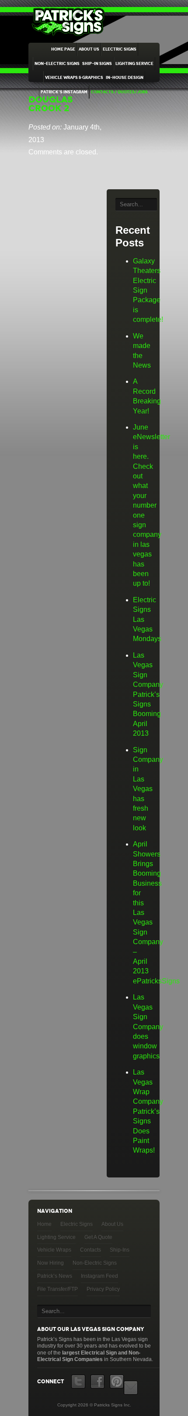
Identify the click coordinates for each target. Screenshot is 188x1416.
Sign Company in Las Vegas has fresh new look (148, 789)
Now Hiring (50, 1263)
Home (44, 1224)
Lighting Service (134, 63)
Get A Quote (98, 1237)
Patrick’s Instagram (64, 92)
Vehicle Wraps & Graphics (74, 77)
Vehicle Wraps (54, 1250)
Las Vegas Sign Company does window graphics (148, 1026)
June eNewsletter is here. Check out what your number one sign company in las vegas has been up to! (151, 505)
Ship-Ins (119, 1250)
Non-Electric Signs (57, 63)
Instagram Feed (99, 1276)
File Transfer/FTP (57, 1289)
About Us (89, 49)
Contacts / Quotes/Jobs (119, 92)
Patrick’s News (54, 1276)
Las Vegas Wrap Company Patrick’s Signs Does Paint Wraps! (148, 1111)
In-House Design (124, 77)
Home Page (63, 49)
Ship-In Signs (97, 63)
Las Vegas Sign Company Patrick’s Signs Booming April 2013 (148, 694)
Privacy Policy (103, 1289)
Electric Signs (119, 49)
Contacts (90, 1250)
